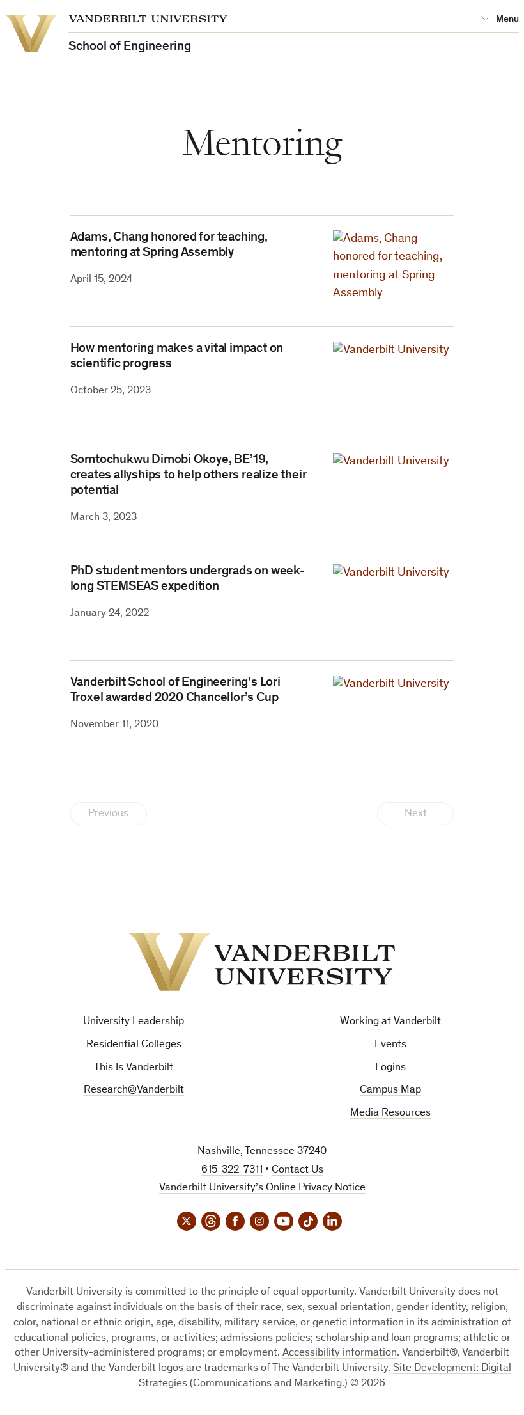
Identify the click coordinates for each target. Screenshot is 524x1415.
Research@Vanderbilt (134, 1090)
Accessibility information (339, 1353)
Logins (390, 1068)
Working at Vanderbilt (390, 1021)
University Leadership (133, 1021)
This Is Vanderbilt (133, 1068)
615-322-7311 (232, 1170)
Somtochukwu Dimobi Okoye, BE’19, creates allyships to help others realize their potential (188, 476)
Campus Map (390, 1090)
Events (390, 1045)
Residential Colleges (133, 1045)
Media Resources (390, 1113)
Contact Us (297, 1170)
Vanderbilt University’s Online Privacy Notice (262, 1188)
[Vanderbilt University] (262, 962)
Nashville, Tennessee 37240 (262, 1151)
